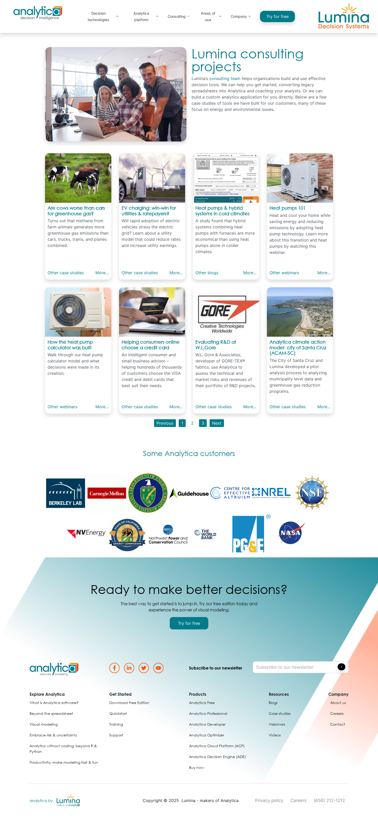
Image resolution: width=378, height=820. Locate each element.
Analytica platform (141, 16)
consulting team (224, 78)
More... (102, 272)
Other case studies (66, 272)
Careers (298, 800)
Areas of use (208, 16)
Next (216, 423)
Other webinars (284, 272)
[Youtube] (158, 668)
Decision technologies (98, 16)
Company (239, 16)
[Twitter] (144, 668)
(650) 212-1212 (329, 800)
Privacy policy (269, 800)
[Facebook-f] (114, 668)
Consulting (177, 16)
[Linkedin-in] (129, 668)
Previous (165, 423)
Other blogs (206, 272)
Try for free (277, 16)
